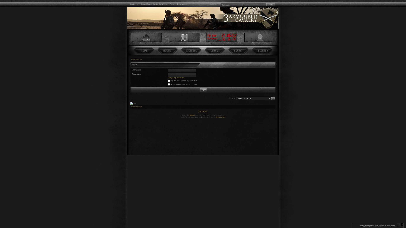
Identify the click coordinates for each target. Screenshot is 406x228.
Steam (172, 4)
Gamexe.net (220, 117)
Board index (136, 59)
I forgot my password (176, 78)
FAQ (155, 4)
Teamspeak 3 (182, 4)
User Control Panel (144, 4)
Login (132, 4)
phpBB (192, 115)
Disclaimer (203, 111)
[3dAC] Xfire (163, 4)
